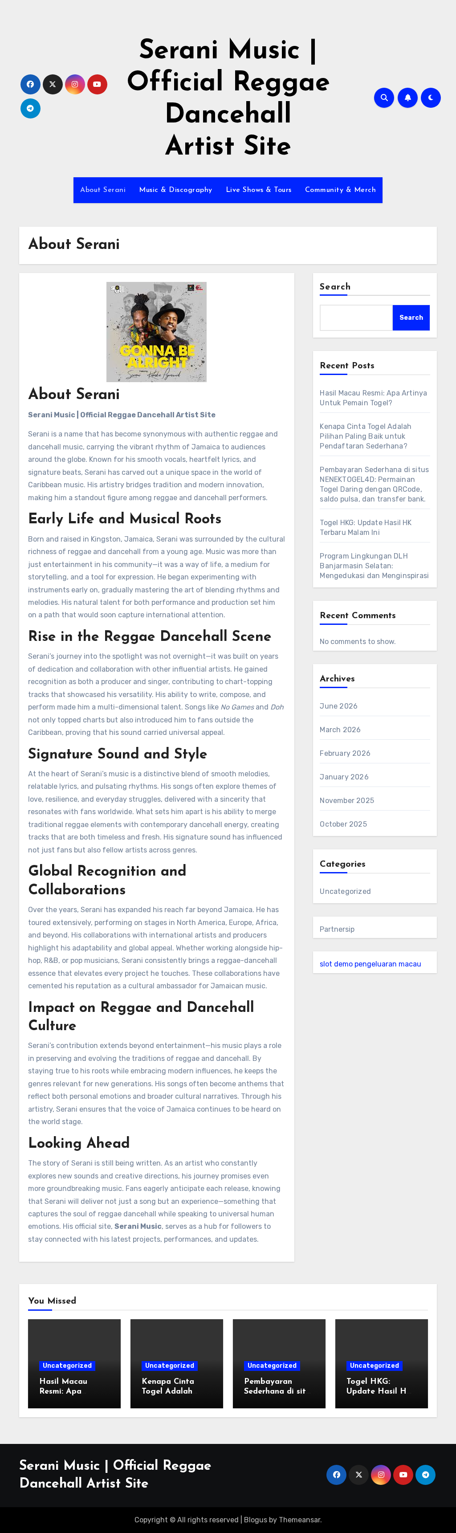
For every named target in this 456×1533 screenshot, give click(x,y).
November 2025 (347, 800)
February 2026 (345, 753)
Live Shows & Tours (259, 190)
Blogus (255, 1520)
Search (335, 287)
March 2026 (340, 730)
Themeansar (299, 1520)
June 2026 (339, 706)
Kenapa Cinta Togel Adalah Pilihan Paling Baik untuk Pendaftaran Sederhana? (365, 436)
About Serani (103, 190)
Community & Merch (340, 190)
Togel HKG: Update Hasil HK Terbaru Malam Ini (381, 1391)
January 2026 (344, 777)
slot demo (336, 964)
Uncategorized (345, 891)
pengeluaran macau (387, 964)
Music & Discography (175, 190)
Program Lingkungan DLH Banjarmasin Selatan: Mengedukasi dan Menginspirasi (374, 566)
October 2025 (343, 824)
